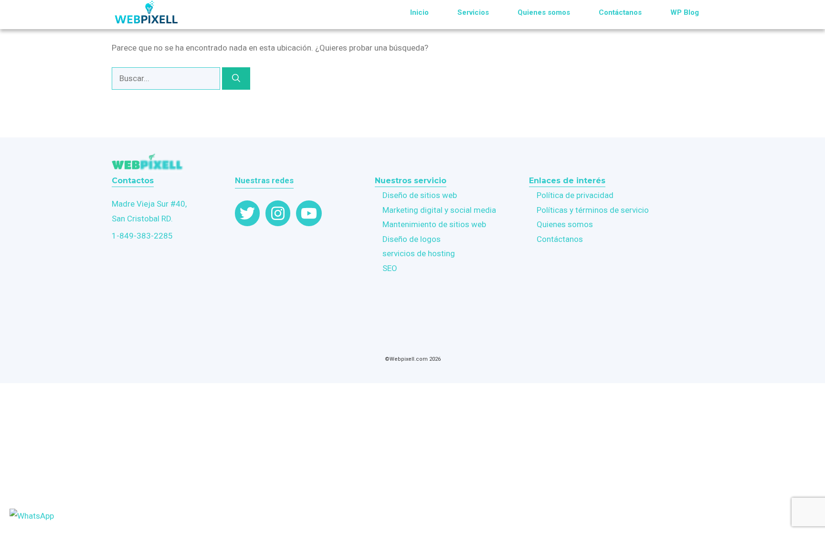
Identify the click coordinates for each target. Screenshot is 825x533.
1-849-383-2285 (142, 235)
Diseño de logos (411, 239)
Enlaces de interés (567, 180)
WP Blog (684, 12)
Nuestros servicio (410, 180)
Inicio (419, 12)
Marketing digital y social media (439, 210)
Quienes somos (544, 12)
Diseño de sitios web (419, 195)
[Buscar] (236, 78)
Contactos (133, 180)
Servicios (473, 12)
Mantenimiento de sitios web (434, 224)
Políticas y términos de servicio (593, 210)
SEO (389, 268)
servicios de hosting (418, 253)
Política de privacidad (575, 195)
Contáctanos (620, 12)
